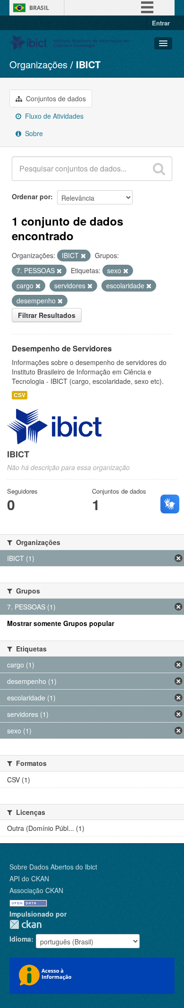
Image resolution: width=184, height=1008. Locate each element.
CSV (19, 395)
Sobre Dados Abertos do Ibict (53, 866)
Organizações (38, 64)
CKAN (25, 924)
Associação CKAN (36, 890)
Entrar (161, 22)
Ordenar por (31, 196)
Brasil (39, 8)
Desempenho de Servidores (62, 348)
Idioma (20, 938)
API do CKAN (29, 878)
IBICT (88, 64)
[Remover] (83, 256)
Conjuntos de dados (55, 98)
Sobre (33, 133)
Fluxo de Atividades (53, 116)
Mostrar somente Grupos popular (60, 623)
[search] (159, 169)
